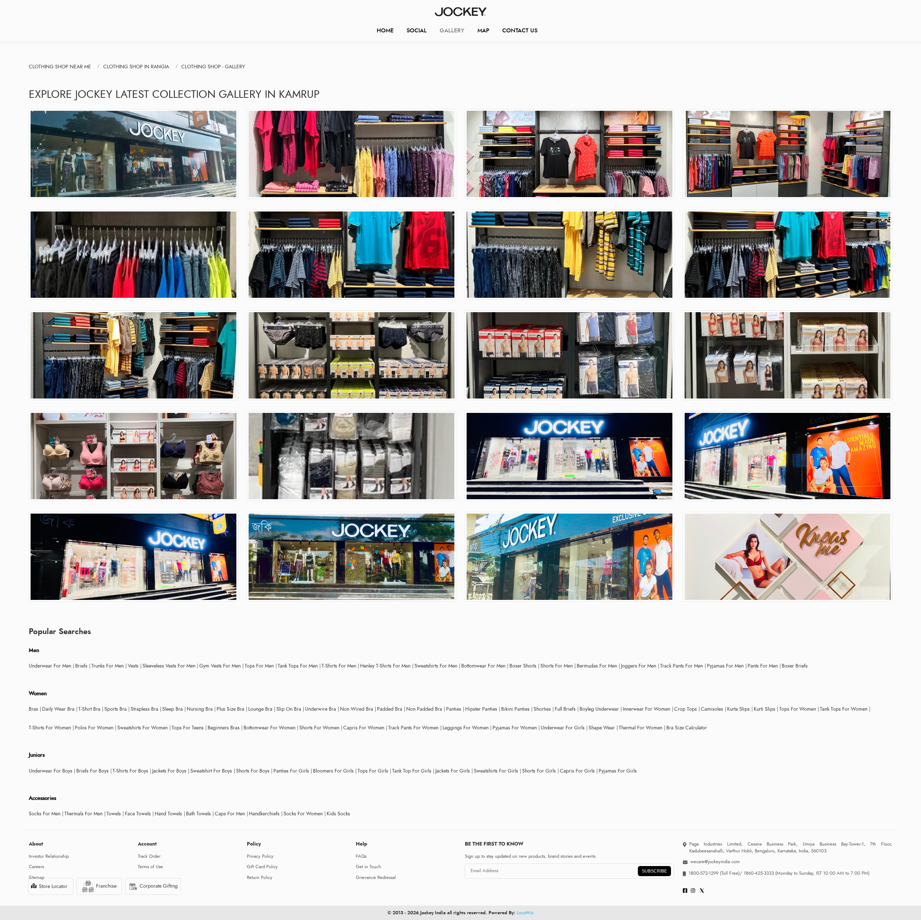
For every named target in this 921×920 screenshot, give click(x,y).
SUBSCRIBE (654, 871)
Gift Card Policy (262, 867)
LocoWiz (525, 913)
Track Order (149, 856)
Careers (36, 867)
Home (385, 30)
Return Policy (259, 877)
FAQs (361, 856)
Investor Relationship (49, 856)
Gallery (452, 30)
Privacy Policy (260, 856)
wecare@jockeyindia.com (715, 861)
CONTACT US (519, 30)
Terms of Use (150, 867)
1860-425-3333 (758, 873)
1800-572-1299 (703, 873)
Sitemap (36, 877)
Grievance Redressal (376, 877)
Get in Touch (368, 867)
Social (417, 30)
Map (483, 30)
